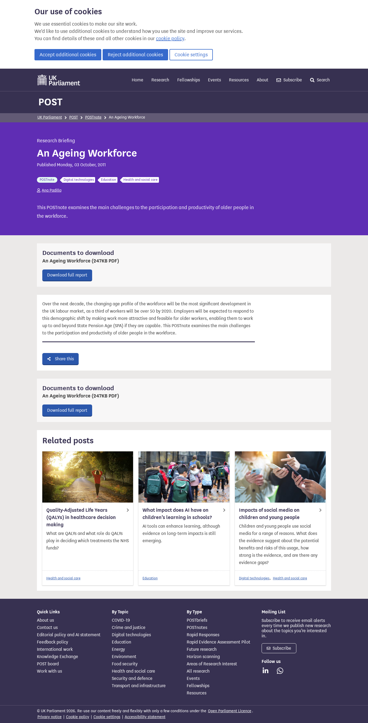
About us (45, 620)
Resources (239, 79)
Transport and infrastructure (139, 685)
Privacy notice (49, 717)
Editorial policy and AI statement (68, 634)
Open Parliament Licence (229, 711)
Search (323, 79)
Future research (202, 649)
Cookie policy (77, 717)
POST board (48, 664)
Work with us (49, 671)
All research (198, 671)
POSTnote (93, 117)
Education (150, 578)
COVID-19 (121, 620)
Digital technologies (254, 578)
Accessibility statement (145, 717)
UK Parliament (49, 117)
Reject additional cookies (135, 55)
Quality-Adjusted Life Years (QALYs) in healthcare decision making (81, 517)
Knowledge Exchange (57, 656)
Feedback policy (52, 642)
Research (160, 79)
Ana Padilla (51, 190)
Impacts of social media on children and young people (269, 513)
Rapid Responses (203, 634)
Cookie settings (191, 55)
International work (55, 649)
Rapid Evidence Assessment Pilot (218, 642)
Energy (118, 649)
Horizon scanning (203, 656)
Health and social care (63, 578)
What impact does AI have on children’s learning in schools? (177, 513)
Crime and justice (128, 627)
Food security (125, 664)
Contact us (47, 627)
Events (214, 79)
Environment (124, 656)
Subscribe (292, 79)
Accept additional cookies (68, 55)
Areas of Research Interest (212, 664)
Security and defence (132, 678)
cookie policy (170, 38)
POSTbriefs (197, 620)
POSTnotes (197, 627)
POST (50, 102)
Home (137, 79)
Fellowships (188, 79)
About (262, 79)
